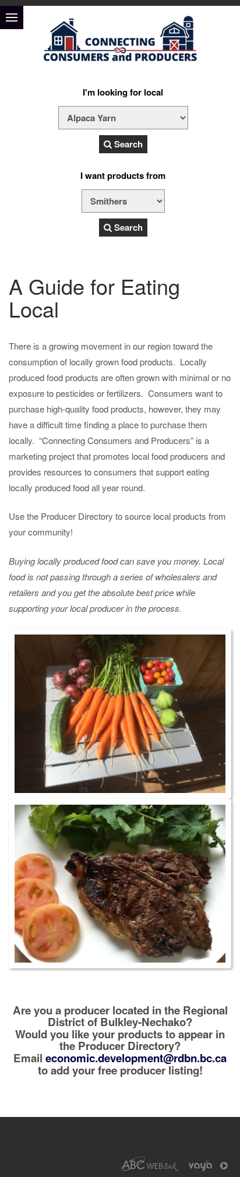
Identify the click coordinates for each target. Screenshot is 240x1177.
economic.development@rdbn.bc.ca (136, 1058)
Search (127, 144)
